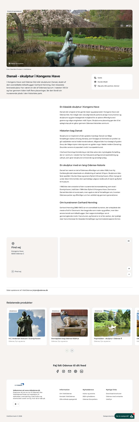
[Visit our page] (63, 371)
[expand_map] (128, 241)
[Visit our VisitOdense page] (57, 371)
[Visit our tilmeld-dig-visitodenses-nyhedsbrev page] (69, 371)
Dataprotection (108, 416)
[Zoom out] (129, 274)
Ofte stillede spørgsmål (68, 399)
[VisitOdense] (19, 384)
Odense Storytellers (90, 399)
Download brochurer (113, 394)
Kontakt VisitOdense (67, 396)
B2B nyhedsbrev (89, 396)
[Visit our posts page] (81, 371)
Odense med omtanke (114, 396)
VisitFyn (109, 399)
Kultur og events (89, 394)
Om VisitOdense (66, 394)
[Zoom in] (129, 268)
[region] (96, 257)
